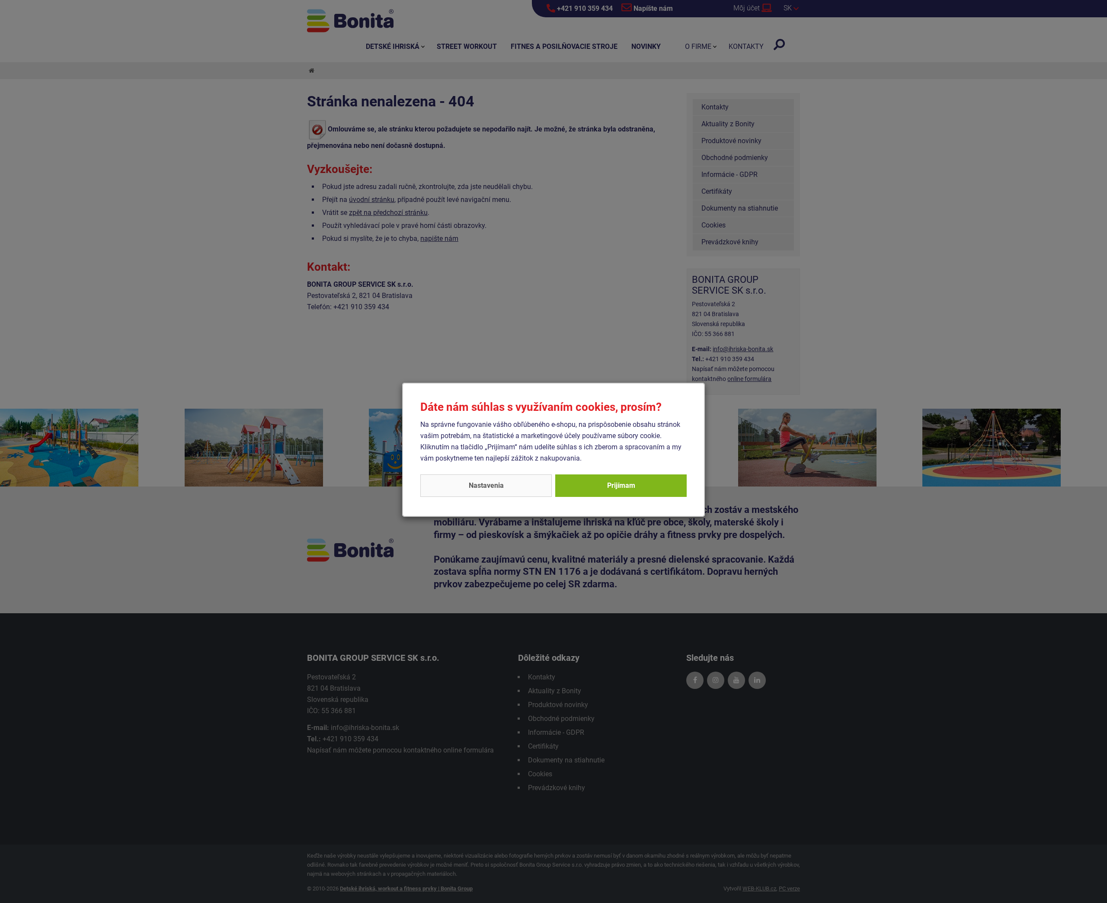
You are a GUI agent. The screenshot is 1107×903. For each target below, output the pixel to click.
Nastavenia (486, 485)
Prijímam (621, 485)
